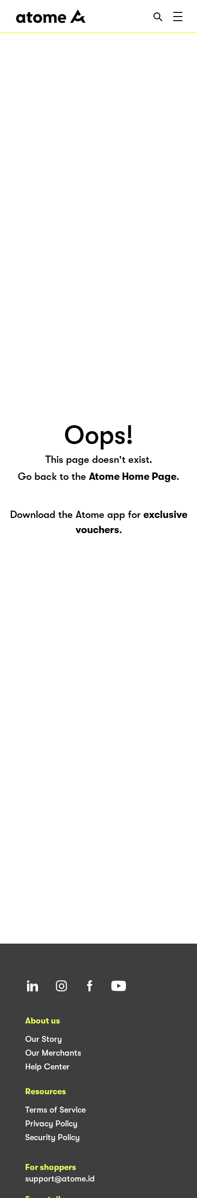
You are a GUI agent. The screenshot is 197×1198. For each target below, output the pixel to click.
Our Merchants (53, 1052)
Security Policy (52, 1137)
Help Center (47, 1066)
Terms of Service (55, 1109)
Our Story (43, 1039)
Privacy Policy (51, 1123)
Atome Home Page (132, 476)
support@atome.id (60, 1178)
